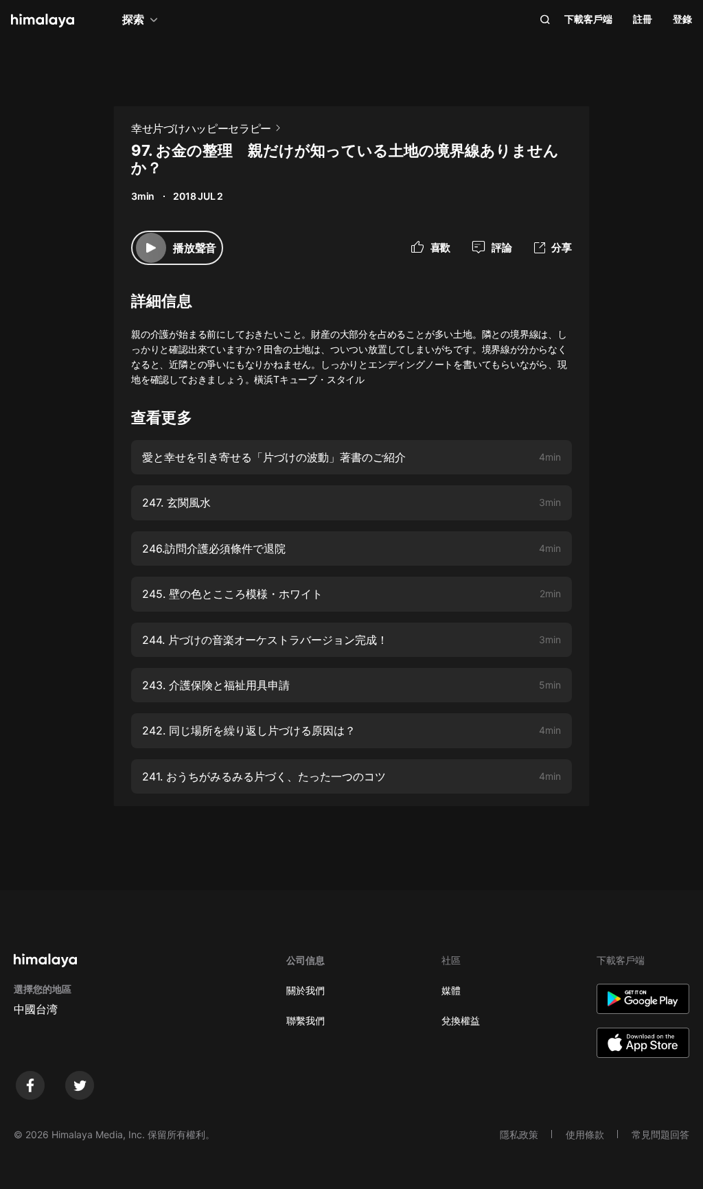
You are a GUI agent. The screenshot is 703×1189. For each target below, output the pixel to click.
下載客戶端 (588, 19)
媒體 (451, 990)
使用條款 (585, 1134)
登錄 (682, 19)
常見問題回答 (660, 1134)
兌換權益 (460, 1020)
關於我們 (305, 990)
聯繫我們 (305, 1020)
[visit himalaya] (42, 20)
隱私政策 (519, 1134)
